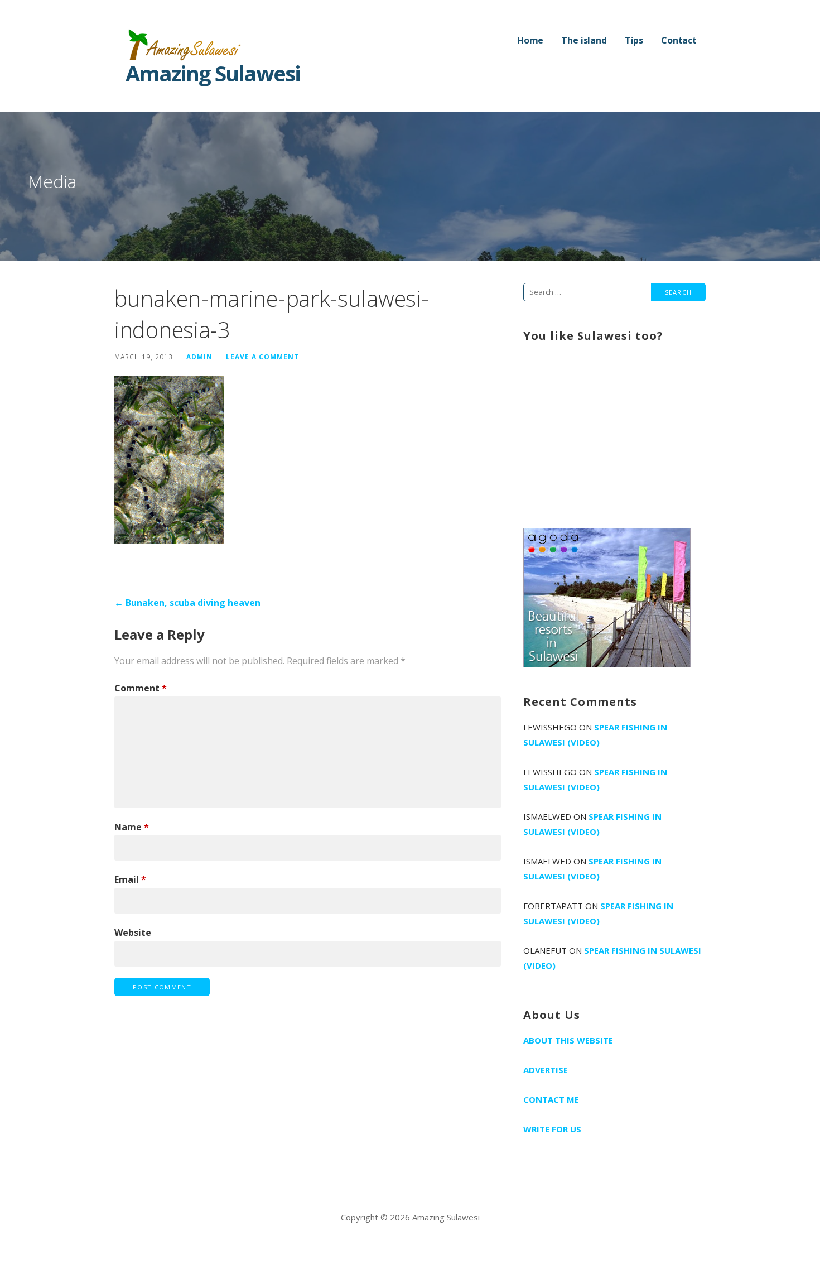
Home (530, 40)
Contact (679, 40)
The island (583, 40)
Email (130, 879)
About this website (568, 1040)
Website (132, 932)
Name (131, 827)
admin (199, 356)
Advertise (545, 1069)
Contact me (551, 1099)
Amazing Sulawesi (213, 73)
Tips (634, 40)
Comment (140, 688)
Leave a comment (262, 356)
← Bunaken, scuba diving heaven (187, 603)
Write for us (552, 1129)
